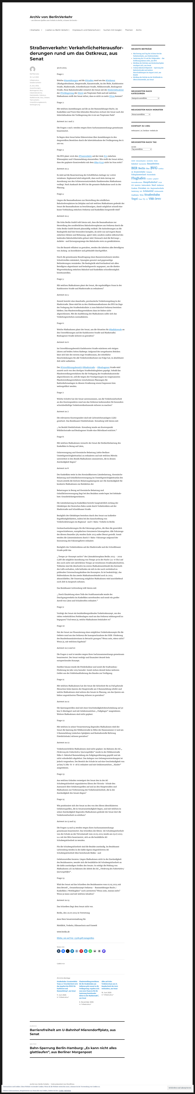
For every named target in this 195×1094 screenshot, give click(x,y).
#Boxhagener (103, 367)
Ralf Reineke (34, 74)
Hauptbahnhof (150, 182)
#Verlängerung (67, 93)
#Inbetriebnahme (116, 90)
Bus (41, 90)
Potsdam (142, 188)
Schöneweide (158, 191)
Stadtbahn (135, 195)
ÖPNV (158, 199)
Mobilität (138, 185)
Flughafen (138, 178)
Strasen (47, 97)
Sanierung (135, 191)
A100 (37, 86)
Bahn (156, 161)
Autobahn (150, 161)
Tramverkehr (34, 100)
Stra (141, 195)
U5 (144, 199)
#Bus (96, 162)
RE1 (148, 188)
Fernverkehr (151, 175)
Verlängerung (35, 105)
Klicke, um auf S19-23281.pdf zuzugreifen (75, 938)
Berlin (141, 168)
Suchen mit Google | (112, 30)
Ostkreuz (42, 95)
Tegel (134, 198)
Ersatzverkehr (139, 172)
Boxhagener (34, 90)
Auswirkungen (35, 88)
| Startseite (35, 30)
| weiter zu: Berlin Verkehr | (57, 30)
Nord (154, 185)
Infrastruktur (34, 80)
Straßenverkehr (35, 82)
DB (132, 172)
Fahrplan (149, 172)
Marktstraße (34, 95)
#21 (105, 156)
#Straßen (89, 80)
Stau (42, 97)
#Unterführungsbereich (71, 367)
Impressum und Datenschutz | (86, 30)
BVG (153, 168)
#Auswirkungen (71, 80)
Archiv (133, 147)
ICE (132, 185)
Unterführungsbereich (38, 102)
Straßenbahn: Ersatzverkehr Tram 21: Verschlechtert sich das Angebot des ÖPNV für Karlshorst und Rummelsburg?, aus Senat (67, 986)
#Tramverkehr (85, 156)
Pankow (134, 188)
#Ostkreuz (110, 80)
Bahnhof (134, 164)
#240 (101, 162)
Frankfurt (149, 179)
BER (134, 168)
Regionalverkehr (157, 188)
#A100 (80, 93)
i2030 (160, 182)
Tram (140, 199)
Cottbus (161, 168)
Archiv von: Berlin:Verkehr (51, 17)
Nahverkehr (146, 185)
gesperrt (156, 179)
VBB (151, 198)
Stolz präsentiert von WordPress (62, 1084)
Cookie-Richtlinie (65, 1091)
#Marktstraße (88, 367)
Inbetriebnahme (36, 93)
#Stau (112, 96)
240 (33, 86)
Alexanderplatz (141, 161)
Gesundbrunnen (136, 182)
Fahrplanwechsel (138, 175)
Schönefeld (148, 191)
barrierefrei (142, 164)
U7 (147, 199)
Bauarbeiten (153, 163)
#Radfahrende (115, 329)
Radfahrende (34, 97)
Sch (141, 191)
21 (30, 86)
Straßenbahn (152, 194)
